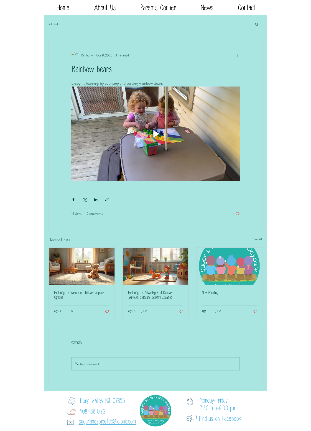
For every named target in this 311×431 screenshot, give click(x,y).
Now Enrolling (210, 293)
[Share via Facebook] (73, 199)
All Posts (53, 24)
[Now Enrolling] (229, 266)
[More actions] (237, 55)
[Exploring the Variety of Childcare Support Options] (82, 266)
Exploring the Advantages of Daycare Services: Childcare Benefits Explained (150, 295)
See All (258, 239)
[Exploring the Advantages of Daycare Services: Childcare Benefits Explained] (156, 266)
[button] (104, 8)
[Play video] (155, 134)
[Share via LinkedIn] (96, 199)
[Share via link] (107, 199)
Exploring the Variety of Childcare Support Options (79, 295)
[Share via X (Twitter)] (84, 199)
